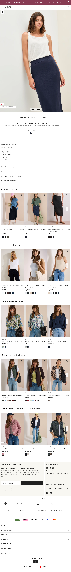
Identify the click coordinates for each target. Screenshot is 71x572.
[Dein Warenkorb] (68, 7)
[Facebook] (47, 493)
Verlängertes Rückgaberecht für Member (53, 504)
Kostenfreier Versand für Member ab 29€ (53, 510)
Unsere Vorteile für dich (35, 499)
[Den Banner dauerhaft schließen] (69, 1)
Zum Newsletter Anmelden (32, 483)
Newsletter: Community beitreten (54, 2)
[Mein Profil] (61, 7)
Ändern (44, 566)
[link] (8, 7)
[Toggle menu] (2, 7)
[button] (35, 61)
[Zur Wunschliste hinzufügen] (21, 195)
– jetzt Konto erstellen (23, 2)
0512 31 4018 (51, 468)
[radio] (31, 133)
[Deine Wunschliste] (64, 7)
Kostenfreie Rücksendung (16, 510)
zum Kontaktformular (61, 488)
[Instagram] (51, 493)
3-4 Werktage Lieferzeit (15, 504)
